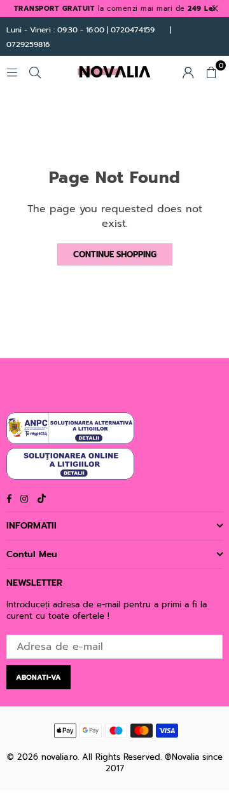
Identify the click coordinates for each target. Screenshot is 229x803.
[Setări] (188, 71)
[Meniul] (12, 71)
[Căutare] (35, 71)
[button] (211, 71)
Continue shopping (114, 254)
